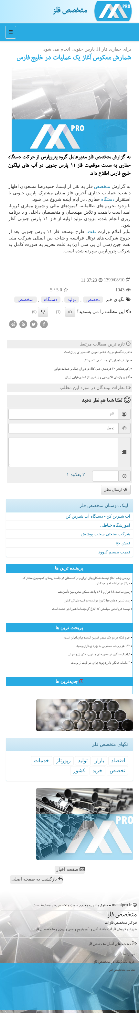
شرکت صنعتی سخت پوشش (105, 533)
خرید (97, 770)
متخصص (102, 186)
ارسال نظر (113, 489)
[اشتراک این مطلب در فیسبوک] (43, 323)
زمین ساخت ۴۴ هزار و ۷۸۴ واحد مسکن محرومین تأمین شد (94, 592)
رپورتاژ (63, 760)
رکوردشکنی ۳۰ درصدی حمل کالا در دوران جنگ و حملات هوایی (92, 369)
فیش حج (122, 543)
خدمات (41, 760)
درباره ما (129, 954)
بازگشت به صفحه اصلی (34, 879)
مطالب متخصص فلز (122, 970)
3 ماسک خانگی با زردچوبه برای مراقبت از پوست (100, 663)
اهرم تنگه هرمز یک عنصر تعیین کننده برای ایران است (97, 353)
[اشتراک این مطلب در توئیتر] (33, 323)
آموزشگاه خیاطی (115, 525)
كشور (79, 770)
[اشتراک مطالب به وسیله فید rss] (23, 323)
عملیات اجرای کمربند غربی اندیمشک (107, 361)
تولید (72, 299)
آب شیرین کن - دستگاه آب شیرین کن (98, 516)
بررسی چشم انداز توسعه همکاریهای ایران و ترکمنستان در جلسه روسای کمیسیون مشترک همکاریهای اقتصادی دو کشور (76, 581)
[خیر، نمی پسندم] (43, 312)
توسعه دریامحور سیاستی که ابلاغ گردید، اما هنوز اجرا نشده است (91, 609)
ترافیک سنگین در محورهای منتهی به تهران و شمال (99, 655)
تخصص (93, 299)
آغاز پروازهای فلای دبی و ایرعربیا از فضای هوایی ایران (97, 378)
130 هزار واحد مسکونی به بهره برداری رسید (103, 646)
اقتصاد (118, 760)
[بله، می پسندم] (70, 312)
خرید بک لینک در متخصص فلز (114, 962)
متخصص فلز (69, 11)
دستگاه (107, 199)
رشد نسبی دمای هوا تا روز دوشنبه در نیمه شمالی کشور (97, 601)
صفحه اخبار (68, 869)
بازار (99, 760)
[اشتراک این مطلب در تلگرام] (12, 323)
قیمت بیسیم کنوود (114, 552)
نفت (92, 231)
